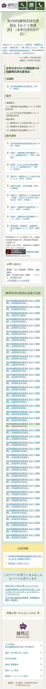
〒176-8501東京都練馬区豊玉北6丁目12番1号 (19, 645)
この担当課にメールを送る (17, 280)
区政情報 (28, 44)
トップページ (18, 44)
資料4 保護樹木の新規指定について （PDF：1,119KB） (24, 208)
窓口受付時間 (10, 659)
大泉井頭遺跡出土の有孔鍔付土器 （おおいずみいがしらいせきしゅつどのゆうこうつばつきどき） (22, 591)
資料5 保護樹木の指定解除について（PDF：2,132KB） (24, 217)
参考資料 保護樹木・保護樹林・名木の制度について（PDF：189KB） (25, 228)
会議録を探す (14, 47)
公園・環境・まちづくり (29, 47)
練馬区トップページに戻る (16, 676)
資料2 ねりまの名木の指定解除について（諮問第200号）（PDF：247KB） (24, 167)
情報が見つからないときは (21, 613)
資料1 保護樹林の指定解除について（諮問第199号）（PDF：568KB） (24, 155)
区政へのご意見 (11, 670)
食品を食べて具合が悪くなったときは (21, 586)
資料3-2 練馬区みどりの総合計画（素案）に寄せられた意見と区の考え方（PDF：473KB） (25, 197)
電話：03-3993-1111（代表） (17, 653)
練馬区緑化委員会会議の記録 (20, 50)
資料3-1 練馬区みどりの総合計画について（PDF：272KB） (25, 177)
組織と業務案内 (11, 664)
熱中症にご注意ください (18, 563)
